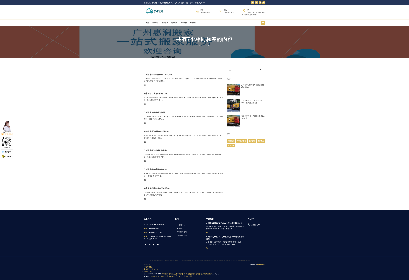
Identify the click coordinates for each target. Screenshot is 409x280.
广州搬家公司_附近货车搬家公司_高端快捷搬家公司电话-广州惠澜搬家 (187, 274)
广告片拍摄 (148, 267)
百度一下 (180, 228)
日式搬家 (231, 145)
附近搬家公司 (182, 235)
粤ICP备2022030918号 (159, 276)
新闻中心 (155, 23)
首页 (147, 23)
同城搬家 (231, 141)
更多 (145, 85)
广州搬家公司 (241, 141)
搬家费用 (261, 141)
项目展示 (174, 23)
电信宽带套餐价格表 (151, 269)
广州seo (178, 276)
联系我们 (193, 23)
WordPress (261, 264)
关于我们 (183, 23)
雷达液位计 (148, 271)
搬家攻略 (252, 141)
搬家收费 (165, 23)
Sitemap (171, 276)
